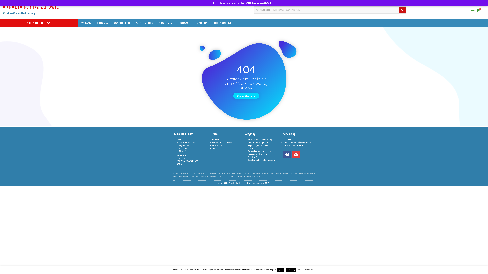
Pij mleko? (252, 157)
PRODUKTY (165, 23)
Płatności (183, 151)
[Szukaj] (402, 10)
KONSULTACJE (122, 23)
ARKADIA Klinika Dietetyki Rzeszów (239, 183)
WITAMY (86, 23)
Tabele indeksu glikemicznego (261, 160)
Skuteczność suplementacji (260, 139)
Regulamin (184, 145)
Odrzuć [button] (271, 3)
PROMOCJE (184, 23)
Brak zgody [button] (291, 270)
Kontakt (203, 23)
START (179, 139)
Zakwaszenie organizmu (259, 142)
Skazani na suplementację (259, 151)
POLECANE (181, 158)
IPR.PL (267, 183)
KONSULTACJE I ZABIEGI (222, 142)
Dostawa (183, 148)
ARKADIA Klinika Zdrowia (31, 7)
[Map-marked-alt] (296, 154)
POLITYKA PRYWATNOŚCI (188, 161)
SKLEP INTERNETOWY (39, 23)
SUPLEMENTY (144, 23)
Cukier (250, 148)
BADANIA (102, 23)
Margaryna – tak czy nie (258, 154)
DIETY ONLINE (223, 23)
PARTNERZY (288, 139)
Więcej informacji (306, 269)
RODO (179, 164)
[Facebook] (287, 154)
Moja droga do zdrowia (258, 145)
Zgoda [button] (280, 270)
